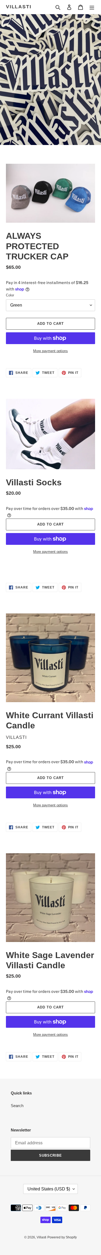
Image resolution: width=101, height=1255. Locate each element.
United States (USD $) (48, 1189)
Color (10, 295)
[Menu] (91, 7)
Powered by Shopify (62, 1237)
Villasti (18, 6)
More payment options (50, 351)
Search (17, 1105)
